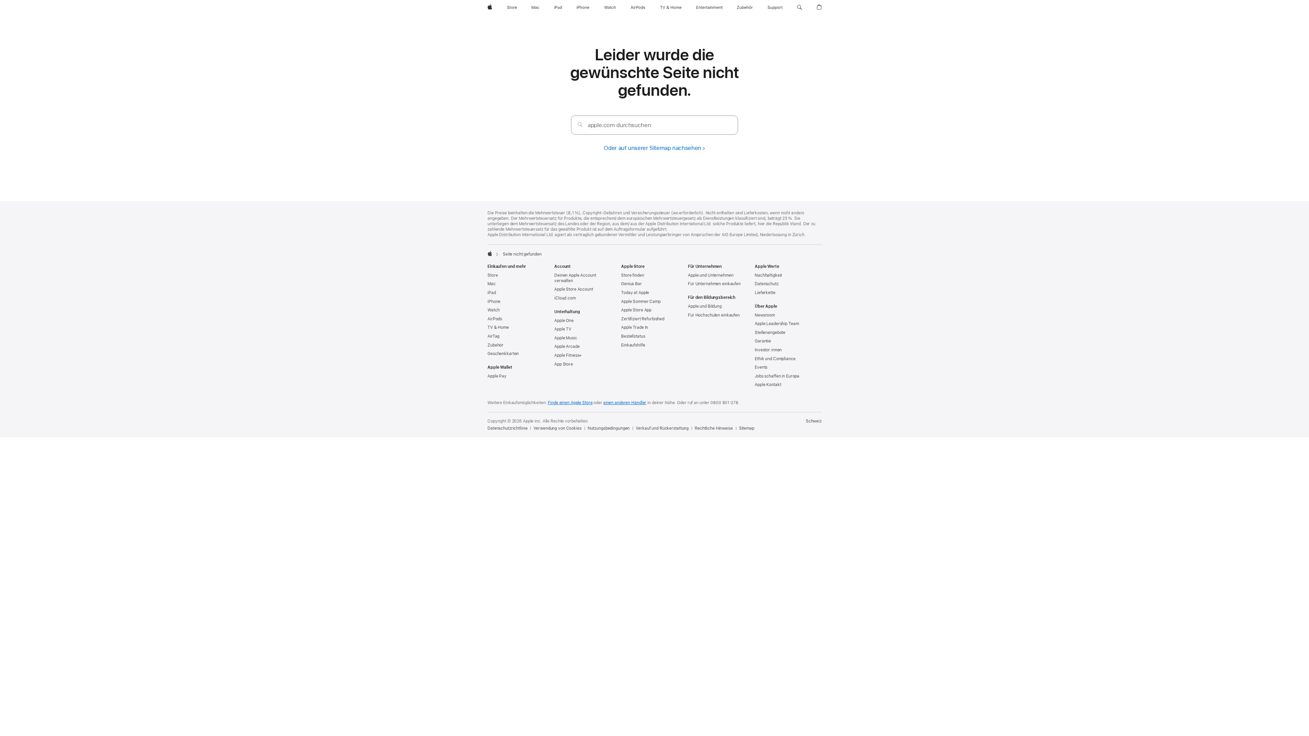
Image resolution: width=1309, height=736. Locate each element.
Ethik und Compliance (775, 358)
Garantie (763, 341)
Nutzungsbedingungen (609, 428)
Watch (493, 310)
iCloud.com (565, 298)
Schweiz (814, 421)
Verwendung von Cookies (557, 428)
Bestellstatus (633, 336)
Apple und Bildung (705, 306)
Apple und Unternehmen (710, 275)
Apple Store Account (573, 289)
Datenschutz (767, 283)
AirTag (493, 336)
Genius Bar (631, 283)
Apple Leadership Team (777, 323)
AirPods (494, 319)
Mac (491, 283)
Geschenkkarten (503, 353)
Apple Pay (497, 376)
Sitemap (746, 428)
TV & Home (498, 327)
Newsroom (765, 315)
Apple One (564, 320)
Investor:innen (768, 350)
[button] (799, 7)
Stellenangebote (770, 332)
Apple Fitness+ (568, 355)
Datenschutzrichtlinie (507, 428)
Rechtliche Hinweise (714, 428)
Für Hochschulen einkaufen (714, 315)
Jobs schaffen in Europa (777, 376)
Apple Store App (636, 310)
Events (761, 367)
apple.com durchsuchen (619, 125)
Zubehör (495, 345)
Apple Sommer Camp (641, 301)
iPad (491, 292)
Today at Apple (635, 292)
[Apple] (489, 253)
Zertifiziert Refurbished (642, 319)
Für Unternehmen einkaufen (714, 283)
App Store (563, 364)
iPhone (493, 301)
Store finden (632, 275)
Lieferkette (765, 292)
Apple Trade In (634, 327)
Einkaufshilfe (633, 345)
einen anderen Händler (624, 402)
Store (492, 275)
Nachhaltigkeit (768, 275)
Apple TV (562, 329)
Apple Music (565, 338)
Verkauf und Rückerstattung (662, 428)
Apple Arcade (567, 346)
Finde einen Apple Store (570, 402)
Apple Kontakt (768, 384)
